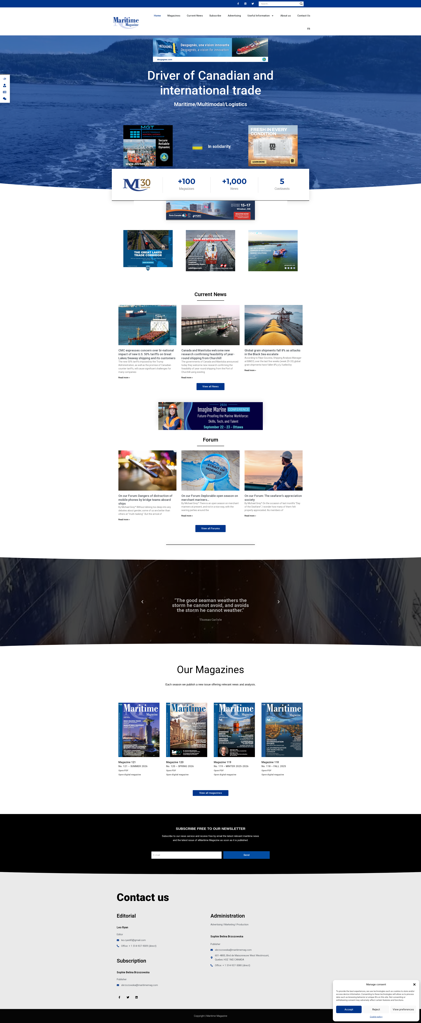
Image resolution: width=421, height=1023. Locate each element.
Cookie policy (376, 1016)
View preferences (403, 1009)
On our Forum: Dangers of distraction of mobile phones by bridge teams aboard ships (145, 499)
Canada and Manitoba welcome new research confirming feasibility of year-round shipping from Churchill (208, 354)
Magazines (173, 15)
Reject (376, 1009)
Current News (195, 15)
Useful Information (259, 15)
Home (157, 15)
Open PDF (123, 770)
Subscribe (215, 15)
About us (285, 15)
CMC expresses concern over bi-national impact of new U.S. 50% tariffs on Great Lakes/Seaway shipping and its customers (146, 354)
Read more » (124, 377)
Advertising (234, 15)
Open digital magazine (129, 774)
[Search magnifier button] (301, 3)
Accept (349, 1009)
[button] (414, 984)
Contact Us (303, 15)
